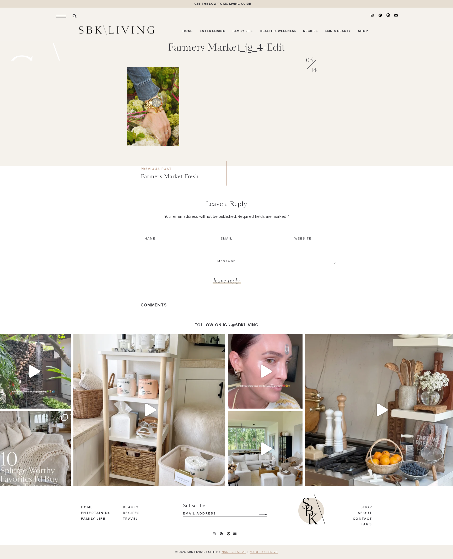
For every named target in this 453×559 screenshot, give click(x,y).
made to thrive (264, 552)
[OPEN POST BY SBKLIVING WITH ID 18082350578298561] (149, 410)
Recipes (131, 513)
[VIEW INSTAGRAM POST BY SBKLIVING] (65, 402)
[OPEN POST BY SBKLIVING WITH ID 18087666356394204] (265, 448)
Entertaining (96, 513)
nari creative (234, 552)
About (365, 513)
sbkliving (32, 339)
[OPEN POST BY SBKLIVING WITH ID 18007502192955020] (265, 371)
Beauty (131, 507)
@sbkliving (244, 325)
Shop (366, 507)
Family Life (93, 518)
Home (87, 507)
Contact (362, 518)
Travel (130, 518)
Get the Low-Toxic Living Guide (222, 4)
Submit (260, 513)
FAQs (366, 524)
